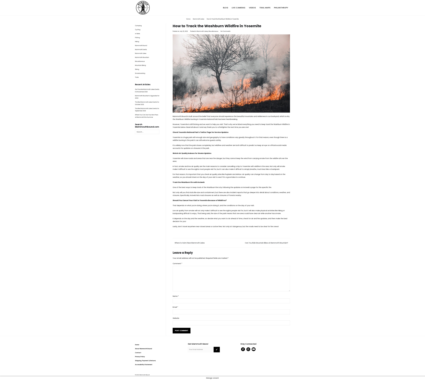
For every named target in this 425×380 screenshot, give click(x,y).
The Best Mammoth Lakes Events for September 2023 (147, 109)
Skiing (137, 69)
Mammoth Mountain (142, 57)
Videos (252, 7)
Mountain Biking (140, 65)
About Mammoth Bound (143, 349)
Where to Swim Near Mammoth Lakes (189, 243)
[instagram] (248, 349)
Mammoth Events (141, 49)
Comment (177, 263)
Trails (137, 77)
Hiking (137, 41)
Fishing (137, 37)
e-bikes (137, 34)
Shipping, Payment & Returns (145, 361)
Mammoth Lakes (202, 31)
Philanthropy (281, 7)
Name (176, 296)
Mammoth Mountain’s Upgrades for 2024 (147, 97)
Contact (138, 353)
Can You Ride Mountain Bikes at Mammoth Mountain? (266, 243)
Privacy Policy (140, 357)
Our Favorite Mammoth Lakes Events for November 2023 (147, 90)
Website (176, 318)
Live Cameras (238, 7)
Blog (225, 7)
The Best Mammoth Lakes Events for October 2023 (147, 103)
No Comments (225, 31)
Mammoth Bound (180, 116)
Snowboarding (140, 73)
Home (137, 345)
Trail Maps (264, 7)
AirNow (238, 174)
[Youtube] (253, 349)
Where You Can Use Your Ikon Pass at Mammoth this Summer (146, 116)
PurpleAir (228, 174)
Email (175, 307)
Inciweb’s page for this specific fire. (257, 187)
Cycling (137, 30)
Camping (138, 26)
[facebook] (243, 349)
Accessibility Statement (143, 365)
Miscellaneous (213, 31)
